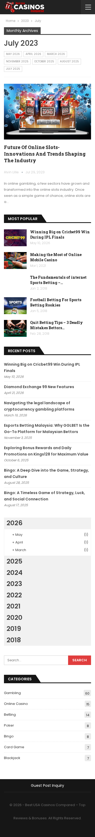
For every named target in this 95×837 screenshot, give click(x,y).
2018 (14, 640)
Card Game (14, 747)
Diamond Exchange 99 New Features (39, 386)
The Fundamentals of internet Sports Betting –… (58, 280)
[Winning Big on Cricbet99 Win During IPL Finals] (15, 237)
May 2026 (13, 54)
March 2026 (56, 54)
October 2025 (44, 61)
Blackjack (12, 757)
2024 (14, 572)
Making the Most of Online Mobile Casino (56, 257)
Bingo (9, 736)
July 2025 (13, 69)
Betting (10, 714)
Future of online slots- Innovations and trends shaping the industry (45, 154)
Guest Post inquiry (47, 785)
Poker (9, 725)
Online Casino (16, 703)
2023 (14, 583)
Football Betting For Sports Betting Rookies (55, 302)
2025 (14, 561)
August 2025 (69, 61)
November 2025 (17, 61)
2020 (14, 617)
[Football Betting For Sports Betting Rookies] (15, 305)
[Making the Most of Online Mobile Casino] (15, 260)
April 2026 (33, 54)
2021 (14, 606)
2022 (14, 595)
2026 (14, 523)
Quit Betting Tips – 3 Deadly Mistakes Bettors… (56, 325)
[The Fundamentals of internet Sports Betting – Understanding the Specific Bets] (15, 283)
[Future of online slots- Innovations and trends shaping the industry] (47, 112)
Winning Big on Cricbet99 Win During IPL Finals (60, 234)
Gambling (12, 692)
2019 (14, 628)
